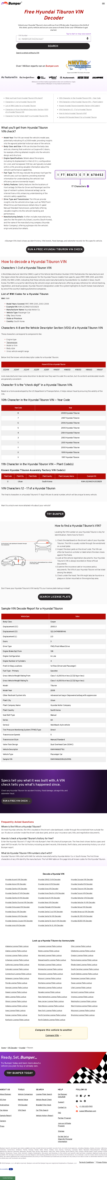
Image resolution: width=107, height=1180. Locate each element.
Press (2, 1126)
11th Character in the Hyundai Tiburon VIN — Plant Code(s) (81, 102)
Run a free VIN (16, 801)
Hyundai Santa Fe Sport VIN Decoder (52, 921)
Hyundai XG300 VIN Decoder (81, 921)
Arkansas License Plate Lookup (17, 960)
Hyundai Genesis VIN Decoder (16, 916)
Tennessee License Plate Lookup (83, 979)
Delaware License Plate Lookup (17, 979)
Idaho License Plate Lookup (15, 997)
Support (61, 1102)
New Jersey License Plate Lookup (51, 1001)
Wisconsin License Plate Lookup (83, 1011)
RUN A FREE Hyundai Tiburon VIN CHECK (55, 249)
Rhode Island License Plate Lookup (84, 965)
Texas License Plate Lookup (81, 983)
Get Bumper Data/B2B (62, 1095)
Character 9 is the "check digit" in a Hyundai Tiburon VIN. (26, 116)
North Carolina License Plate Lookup (52, 1015)
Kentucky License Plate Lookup (17, 1020)
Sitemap (61, 1131)
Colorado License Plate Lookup (17, 969)
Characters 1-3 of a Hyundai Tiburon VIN (20, 102)
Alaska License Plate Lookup (16, 951)
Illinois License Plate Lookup (16, 1001)
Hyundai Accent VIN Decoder (16, 880)
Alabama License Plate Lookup (17, 946)
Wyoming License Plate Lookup (83, 1015)
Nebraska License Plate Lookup (50, 988)
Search (53, 46)
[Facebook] (82, 1095)
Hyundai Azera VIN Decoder (15, 884)
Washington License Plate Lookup (83, 1001)
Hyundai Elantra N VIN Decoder (17, 898)
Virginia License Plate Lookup (82, 997)
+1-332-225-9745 (85, 1107)
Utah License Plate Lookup (81, 988)
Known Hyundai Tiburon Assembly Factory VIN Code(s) (79, 106)
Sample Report (5, 1116)
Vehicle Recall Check (44, 1100)
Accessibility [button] (4, 1169)
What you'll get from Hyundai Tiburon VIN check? (24, 98)
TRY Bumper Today (20, 1073)
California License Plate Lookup (17, 965)
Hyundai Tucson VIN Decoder (81, 893)
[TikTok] (86, 1095)
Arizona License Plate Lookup (16, 956)
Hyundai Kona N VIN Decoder (49, 898)
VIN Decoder (12, 1048)
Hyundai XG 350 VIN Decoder (82, 916)
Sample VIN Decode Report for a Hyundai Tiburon (78, 117)
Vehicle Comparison (25, 1094)
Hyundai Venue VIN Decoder (81, 907)
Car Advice (4, 1110)
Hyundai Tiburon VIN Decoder (82, 889)
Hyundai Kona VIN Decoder (48, 889)
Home (3, 1048)
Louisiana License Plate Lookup (50, 946)
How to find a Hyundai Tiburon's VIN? (73, 114)
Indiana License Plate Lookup (16, 1006)
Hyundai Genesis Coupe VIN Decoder (19, 921)
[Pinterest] (86, 1101)
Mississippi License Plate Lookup (50, 974)
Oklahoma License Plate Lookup (83, 951)
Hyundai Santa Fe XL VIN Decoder (50, 926)
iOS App (3, 1100)
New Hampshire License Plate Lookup (52, 997)
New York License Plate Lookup (50, 1011)
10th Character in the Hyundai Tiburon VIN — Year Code (80, 98)
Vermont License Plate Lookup (82, 992)
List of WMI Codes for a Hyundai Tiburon (20, 106)
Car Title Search (42, 1110)
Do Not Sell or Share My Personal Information (65, 1139)
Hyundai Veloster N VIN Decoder (83, 903)
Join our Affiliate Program (64, 1125)
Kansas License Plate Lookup (16, 1015)
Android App (4, 1105)
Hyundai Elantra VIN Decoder (16, 889)
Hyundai (22, 1048)
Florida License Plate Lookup (16, 983)
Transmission (11, 343)
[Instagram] (78, 1095)
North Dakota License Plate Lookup (51, 1020)
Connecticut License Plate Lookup (18, 974)
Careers (3, 1121)
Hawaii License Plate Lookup (16, 992)
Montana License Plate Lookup (49, 983)
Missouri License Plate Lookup (49, 979)
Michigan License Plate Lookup (50, 965)
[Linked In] (82, 1101)
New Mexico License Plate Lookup (51, 1006)
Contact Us (62, 1108)
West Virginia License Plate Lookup (84, 1006)
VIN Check (22, 1110)
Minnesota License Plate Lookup (50, 969)
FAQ (59, 1113)
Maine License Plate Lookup (48, 951)
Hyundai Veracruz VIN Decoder (82, 912)
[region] (53, 367)
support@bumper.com (87, 1111)
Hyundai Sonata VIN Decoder (82, 884)
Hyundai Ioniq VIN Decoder (15, 926)
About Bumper (5, 1094)
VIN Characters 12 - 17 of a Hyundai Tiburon (75, 110)
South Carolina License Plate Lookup (85, 969)
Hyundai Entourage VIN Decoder (17, 907)
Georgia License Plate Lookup (16, 988)
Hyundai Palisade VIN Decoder (49, 907)
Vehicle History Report (44, 1116)
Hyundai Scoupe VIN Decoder (82, 880)
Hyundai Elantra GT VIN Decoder (17, 893)
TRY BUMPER (55, 514)
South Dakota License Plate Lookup (84, 974)
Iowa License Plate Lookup (15, 1011)
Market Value (23, 1100)
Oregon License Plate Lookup (82, 956)
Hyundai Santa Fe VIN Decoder (49, 916)
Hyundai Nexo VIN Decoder (48, 903)
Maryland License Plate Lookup (50, 956)
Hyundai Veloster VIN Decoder (82, 898)
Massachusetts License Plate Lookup (52, 960)
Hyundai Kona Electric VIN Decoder (51, 893)
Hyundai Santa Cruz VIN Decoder (50, 912)
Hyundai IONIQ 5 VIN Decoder (49, 880)
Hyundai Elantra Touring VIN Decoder (19, 903)
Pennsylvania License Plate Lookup (84, 960)
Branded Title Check (43, 1105)
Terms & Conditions (86, 1162)
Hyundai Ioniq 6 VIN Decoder (49, 884)
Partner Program (64, 1118)
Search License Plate (55, 597)
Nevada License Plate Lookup (49, 992)
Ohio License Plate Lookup (81, 946)
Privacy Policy (101, 1162)
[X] (78, 1101)
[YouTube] (90, 1095)
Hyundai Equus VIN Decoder (15, 912)
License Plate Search (44, 1094)
